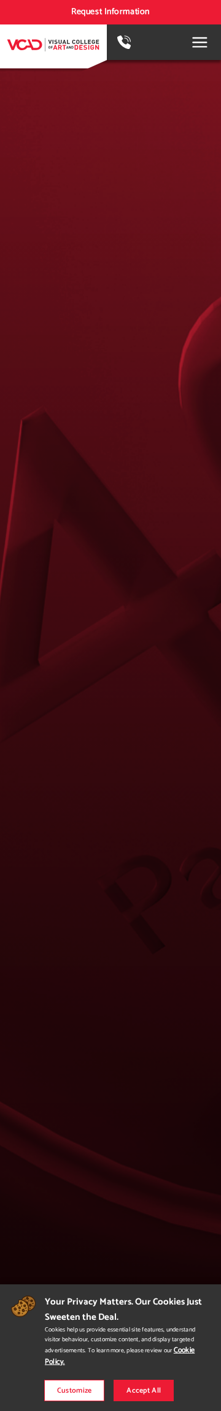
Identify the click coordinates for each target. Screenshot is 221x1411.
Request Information (110, 12)
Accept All (143, 1390)
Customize (74, 1390)
